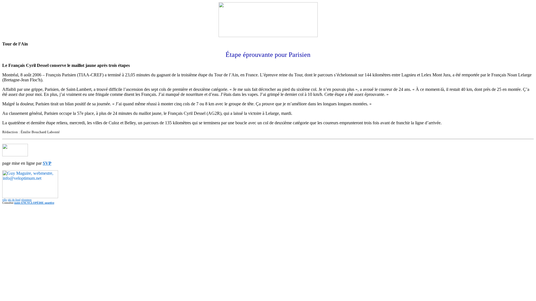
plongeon (26, 199)
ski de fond (14, 199)
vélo (4, 199)
